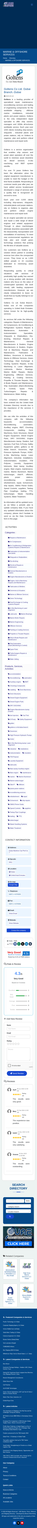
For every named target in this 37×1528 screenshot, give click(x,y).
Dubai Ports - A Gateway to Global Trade (14, 1436)
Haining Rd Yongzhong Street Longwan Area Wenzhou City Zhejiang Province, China (18, 1373)
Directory (12, 58)
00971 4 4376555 (15, 894)
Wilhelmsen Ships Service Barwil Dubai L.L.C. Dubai (17, 1353)
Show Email (13, 913)
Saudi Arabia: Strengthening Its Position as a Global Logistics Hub (17, 1446)
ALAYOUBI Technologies (10, 1388)
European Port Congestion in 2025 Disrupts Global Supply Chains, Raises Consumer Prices (17, 1421)
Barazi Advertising (30, 1513)
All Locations (7, 1498)
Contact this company (18, 930)
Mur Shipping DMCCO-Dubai (11, 1350)
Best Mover (6, 1364)
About (5, 1467)
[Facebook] (15, 944)
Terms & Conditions (9, 1475)
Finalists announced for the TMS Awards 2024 (15, 1433)
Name (9, 1025)
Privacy (5, 1471)
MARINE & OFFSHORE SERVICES (17, 60)
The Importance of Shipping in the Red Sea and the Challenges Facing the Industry (17, 1411)
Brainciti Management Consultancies (13, 1377)
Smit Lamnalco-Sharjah (9, 1343)
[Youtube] (22, 1523)
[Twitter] (22, 944)
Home (5, 58)
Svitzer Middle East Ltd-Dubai (11, 1329)
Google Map (13, 885)
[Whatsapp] (19, 944)
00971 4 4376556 (15, 904)
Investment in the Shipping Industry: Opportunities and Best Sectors (18, 1451)
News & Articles (8, 1490)
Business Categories (10, 1494)
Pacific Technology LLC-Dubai (11, 1321)
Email (9, 1033)
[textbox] (18, 1207)
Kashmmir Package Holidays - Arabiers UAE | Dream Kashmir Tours (17, 1368)
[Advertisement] (18, 29)
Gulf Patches (6, 1385)
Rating (9, 1041)
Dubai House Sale (8, 1381)
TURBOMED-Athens (8, 1346)
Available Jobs (8, 1502)
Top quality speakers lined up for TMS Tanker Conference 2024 (15, 1441)
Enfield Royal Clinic (8, 1400)
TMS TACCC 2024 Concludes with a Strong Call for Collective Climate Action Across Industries (17, 1456)
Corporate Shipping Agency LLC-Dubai (13, 1325)
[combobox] (18, 1206)
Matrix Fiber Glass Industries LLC (12, 1397)
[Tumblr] (30, 944)
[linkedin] (26, 944)
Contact (5, 1479)
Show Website (14, 923)
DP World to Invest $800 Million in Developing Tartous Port (18, 1416)
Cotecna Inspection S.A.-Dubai (11, 1336)
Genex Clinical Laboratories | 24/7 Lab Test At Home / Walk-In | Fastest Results (18, 1392)
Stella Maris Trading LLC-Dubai (11, 1332)
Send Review (18, 1073)
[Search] (10, 1216)
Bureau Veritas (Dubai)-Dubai (11, 1339)
